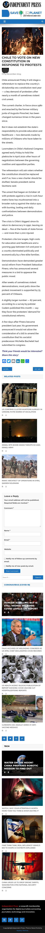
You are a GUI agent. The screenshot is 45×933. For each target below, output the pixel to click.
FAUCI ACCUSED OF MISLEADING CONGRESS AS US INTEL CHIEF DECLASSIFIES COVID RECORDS (22, 649)
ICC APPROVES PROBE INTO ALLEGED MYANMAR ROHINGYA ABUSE (39, 369)
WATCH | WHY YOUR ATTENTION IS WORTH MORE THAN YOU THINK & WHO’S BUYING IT (20, 809)
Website (7, 549)
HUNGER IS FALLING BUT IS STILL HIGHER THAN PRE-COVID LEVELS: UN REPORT (21, 605)
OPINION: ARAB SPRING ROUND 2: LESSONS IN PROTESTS (8, 369)
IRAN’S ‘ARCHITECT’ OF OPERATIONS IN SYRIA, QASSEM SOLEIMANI (21, 482)
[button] (5, 70)
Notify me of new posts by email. (20, 566)
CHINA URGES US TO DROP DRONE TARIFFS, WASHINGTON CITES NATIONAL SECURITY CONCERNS (20, 884)
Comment (9, 508)
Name (7, 531)
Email (7, 540)
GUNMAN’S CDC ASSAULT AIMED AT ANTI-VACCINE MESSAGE (19, 726)
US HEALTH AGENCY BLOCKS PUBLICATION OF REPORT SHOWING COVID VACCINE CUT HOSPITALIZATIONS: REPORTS (21, 688)
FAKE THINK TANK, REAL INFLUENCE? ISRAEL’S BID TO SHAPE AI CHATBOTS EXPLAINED (21, 846)
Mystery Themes (22, 930)
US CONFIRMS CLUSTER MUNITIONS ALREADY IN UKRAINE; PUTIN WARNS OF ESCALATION (22, 410)
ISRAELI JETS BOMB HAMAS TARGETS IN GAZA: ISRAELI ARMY (21, 446)
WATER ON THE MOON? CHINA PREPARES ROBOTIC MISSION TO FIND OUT (21, 765)
